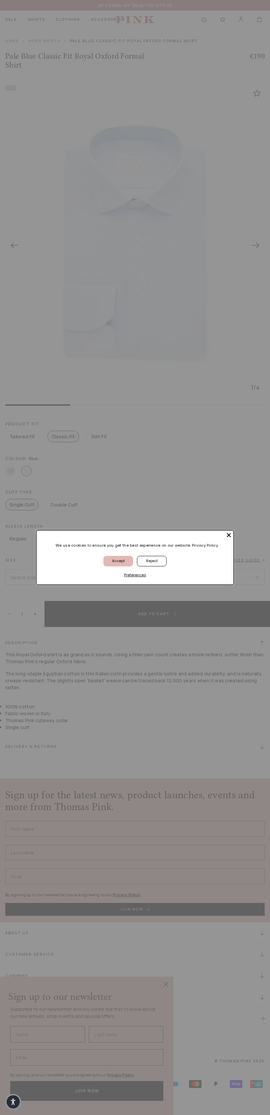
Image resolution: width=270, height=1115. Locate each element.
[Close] (229, 535)
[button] (13, 1102)
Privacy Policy (205, 545)
